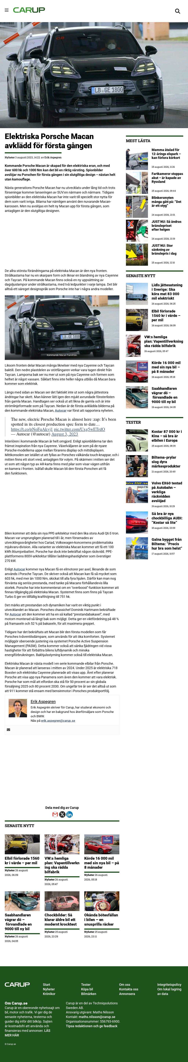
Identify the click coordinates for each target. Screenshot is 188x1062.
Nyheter (10, 157)
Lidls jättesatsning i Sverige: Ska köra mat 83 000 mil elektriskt (167, 291)
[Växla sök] (177, 11)
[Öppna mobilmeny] (6, 10)
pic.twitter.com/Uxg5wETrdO (79, 429)
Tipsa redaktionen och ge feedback (91, 1026)
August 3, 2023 (64, 434)
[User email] (8, 730)
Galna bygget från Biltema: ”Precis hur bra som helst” (167, 544)
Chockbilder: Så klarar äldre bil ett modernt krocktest (61, 919)
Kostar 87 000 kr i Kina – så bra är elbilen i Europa (167, 436)
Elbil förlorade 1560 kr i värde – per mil (22, 860)
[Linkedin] (69, 814)
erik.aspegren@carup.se (58, 720)
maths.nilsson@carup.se (97, 1017)
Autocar (60, 410)
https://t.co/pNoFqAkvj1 (32, 429)
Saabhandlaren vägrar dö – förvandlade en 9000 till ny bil (18, 922)
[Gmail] (55, 814)
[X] (62, 814)
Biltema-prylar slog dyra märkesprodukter (166, 461)
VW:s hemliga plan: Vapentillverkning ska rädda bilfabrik (62, 865)
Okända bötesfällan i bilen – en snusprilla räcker (101, 919)
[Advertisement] (62, 243)
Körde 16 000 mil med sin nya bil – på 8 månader (101, 863)
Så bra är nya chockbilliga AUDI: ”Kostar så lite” (167, 518)
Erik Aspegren (53, 157)
